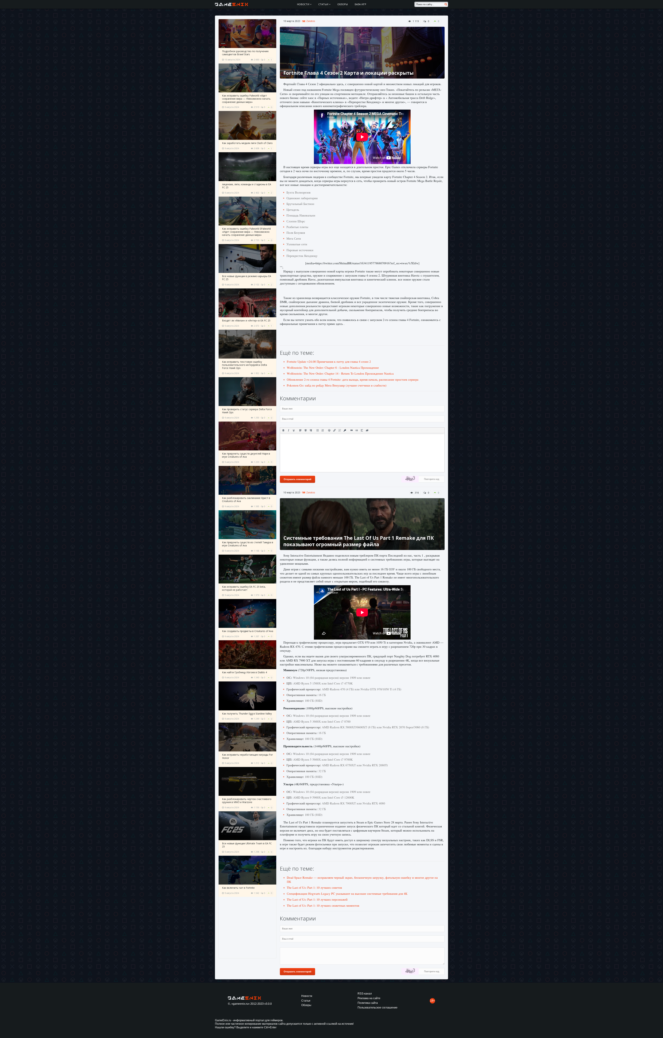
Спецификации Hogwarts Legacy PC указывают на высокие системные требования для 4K (347, 893)
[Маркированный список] (317, 430)
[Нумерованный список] (322, 430)
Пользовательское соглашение (377, 1007)
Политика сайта (368, 1002)
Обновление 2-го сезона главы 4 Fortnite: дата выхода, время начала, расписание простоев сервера (352, 379)
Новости (303, 4)
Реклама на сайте (369, 998)
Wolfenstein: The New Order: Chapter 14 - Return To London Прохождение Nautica (340, 373)
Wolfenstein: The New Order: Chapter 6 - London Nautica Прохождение (333, 367)
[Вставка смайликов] (329, 430)
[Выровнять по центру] (305, 430)
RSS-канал (365, 993)
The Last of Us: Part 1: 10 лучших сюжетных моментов (323, 905)
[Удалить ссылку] (339, 430)
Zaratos (310, 21)
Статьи (323, 4)
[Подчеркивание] (293, 430)
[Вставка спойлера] (361, 430)
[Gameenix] (232, 4)
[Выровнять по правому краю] (310, 430)
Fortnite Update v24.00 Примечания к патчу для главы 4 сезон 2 (329, 361)
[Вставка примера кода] (356, 430)
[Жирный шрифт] (283, 430)
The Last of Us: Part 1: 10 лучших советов (314, 887)
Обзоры (342, 4)
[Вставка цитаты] (351, 430)
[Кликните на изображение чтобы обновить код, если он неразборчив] (410, 479)
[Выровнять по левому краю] (300, 430)
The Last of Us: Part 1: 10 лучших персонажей (317, 899)
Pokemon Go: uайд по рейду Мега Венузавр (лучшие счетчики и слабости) (336, 385)
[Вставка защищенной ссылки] (344, 430)
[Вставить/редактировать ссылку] (334, 430)
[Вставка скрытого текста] (367, 430)
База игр (360, 4)
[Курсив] (288, 430)
